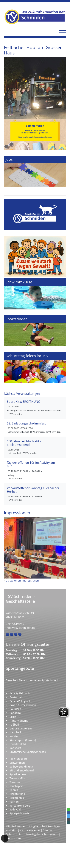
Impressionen (17, 512)
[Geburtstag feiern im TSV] (35, 367)
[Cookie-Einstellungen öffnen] (4, 838)
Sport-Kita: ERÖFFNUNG (23, 402)
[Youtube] (19, 634)
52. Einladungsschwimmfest (26, 423)
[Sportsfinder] (35, 330)
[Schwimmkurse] (35, 293)
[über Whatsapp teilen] (68, 809)
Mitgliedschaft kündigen (44, 826)
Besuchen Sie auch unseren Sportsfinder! (32, 680)
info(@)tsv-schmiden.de (20, 627)
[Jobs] (35, 171)
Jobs (21, 830)
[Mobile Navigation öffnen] (62, 32)
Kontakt (10, 830)
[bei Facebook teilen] (68, 812)
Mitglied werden (16, 826)
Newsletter (33, 830)
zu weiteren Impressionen (22, 580)
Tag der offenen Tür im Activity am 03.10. (31, 464)
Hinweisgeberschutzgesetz (41, 834)
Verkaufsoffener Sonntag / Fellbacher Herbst (33, 490)
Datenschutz (13, 834)
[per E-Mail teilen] (68, 819)
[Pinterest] (15, 634)
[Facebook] (7, 634)
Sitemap (48, 830)
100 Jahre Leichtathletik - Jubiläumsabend (24, 443)
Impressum (14, 838)
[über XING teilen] (68, 822)
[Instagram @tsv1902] (11, 634)
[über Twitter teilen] (68, 816)
